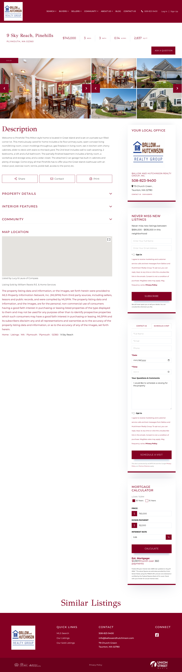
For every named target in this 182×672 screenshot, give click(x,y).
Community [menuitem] (90, 11)
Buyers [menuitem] (63, 11)
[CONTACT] (163, 51)
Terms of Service (144, 466)
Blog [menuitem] (118, 11)
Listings (15, 335)
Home (5, 335)
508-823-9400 (150, 11)
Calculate (152, 548)
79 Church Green (109, 645)
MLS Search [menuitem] (63, 633)
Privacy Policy (151, 285)
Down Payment (140, 520)
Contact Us (136, 194)
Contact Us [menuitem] (130, 11)
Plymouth (32, 335)
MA (23, 335)
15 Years (152, 500)
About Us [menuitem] (106, 11)
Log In (164, 11)
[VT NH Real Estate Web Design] (158, 665)
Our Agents (147, 194)
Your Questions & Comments (146, 378)
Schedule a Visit (161, 326)
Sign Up (174, 11)
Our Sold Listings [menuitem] (66, 643)
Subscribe (152, 296)
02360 (55, 335)
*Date (134, 355)
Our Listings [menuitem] (63, 638)
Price (135, 508)
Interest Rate (139, 532)
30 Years (139, 500)
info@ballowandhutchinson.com (116, 638)
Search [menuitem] (50, 11)
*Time (134, 367)
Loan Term (138, 496)
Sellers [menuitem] (75, 11)
